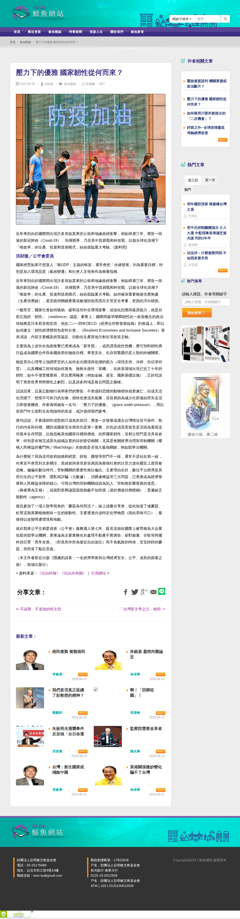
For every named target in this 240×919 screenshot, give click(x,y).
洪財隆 (48, 84)
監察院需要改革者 (146, 728)
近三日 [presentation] (193, 180)
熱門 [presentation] (187, 189)
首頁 (12, 42)
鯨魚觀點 (25, 42)
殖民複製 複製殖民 (68, 651)
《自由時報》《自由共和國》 (62, 573)
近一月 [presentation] (210, 180)
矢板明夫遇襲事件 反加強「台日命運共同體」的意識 (68, 734)
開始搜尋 (195, 313)
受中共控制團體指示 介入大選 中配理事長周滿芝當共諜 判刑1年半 (207, 233)
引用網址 (98, 573)
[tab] (193, 180)
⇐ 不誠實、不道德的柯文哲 (38, 609)
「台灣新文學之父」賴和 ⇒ (142, 609)
